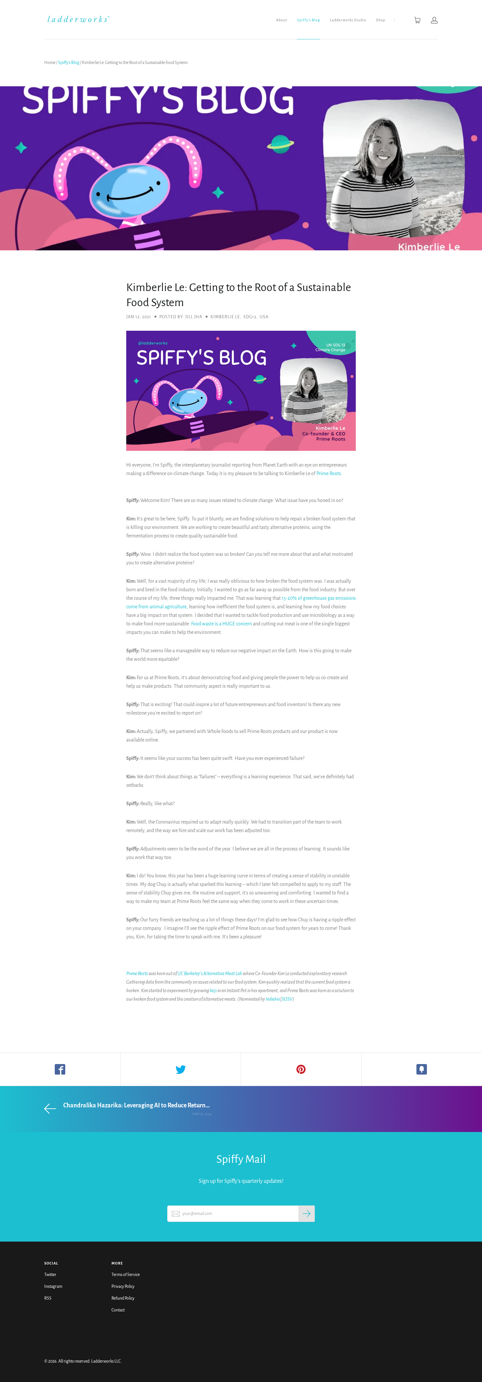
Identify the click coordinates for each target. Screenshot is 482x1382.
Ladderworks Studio (348, 20)
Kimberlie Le (225, 317)
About (281, 20)
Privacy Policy (122, 1286)
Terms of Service (125, 1274)
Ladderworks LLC (106, 1361)
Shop (380, 20)
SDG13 (249, 317)
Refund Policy (122, 1298)
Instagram (53, 1286)
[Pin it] (301, 1069)
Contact (118, 1310)
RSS (47, 1298)
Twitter (50, 1274)
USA (264, 317)
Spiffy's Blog (308, 20)
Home (49, 62)
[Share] (60, 1069)
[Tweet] (181, 1069)
